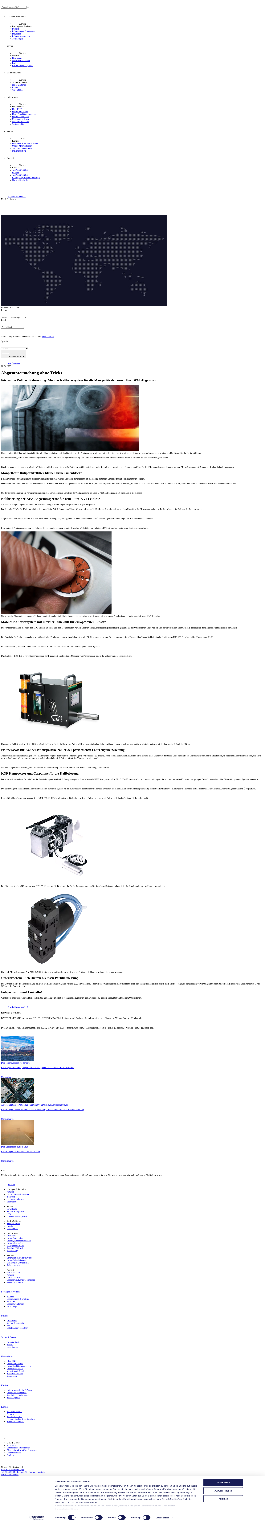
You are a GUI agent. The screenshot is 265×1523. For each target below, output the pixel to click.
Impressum (11, 1445)
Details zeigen (162, 1517)
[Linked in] (10, 1431)
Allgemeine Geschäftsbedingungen (22, 1450)
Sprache (4, 341)
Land (3, 320)
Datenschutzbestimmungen (18, 1448)
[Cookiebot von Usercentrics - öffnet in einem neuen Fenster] (37, 1518)
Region (4, 310)
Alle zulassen (223, 1482)
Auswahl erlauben (223, 1490)
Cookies (10, 1455)
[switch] (99, 1517)
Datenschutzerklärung (66, 1509)
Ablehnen (223, 1499)
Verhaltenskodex (14, 1452)
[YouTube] (10, 1438)
